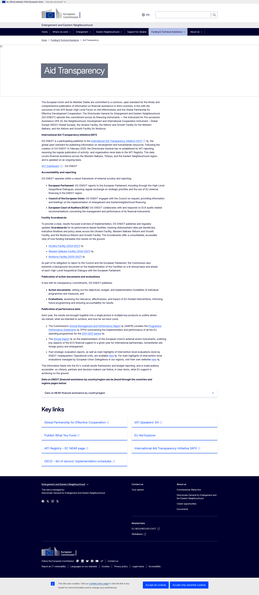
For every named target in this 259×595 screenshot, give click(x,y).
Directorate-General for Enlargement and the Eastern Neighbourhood (196, 497)
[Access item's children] (71, 32)
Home (45, 31)
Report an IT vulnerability (54, 566)
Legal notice (138, 566)
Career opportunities (186, 503)
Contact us (113, 561)
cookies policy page (98, 583)
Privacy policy (121, 566)
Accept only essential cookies (189, 585)
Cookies (106, 566)
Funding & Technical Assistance (166, 31)
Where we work (60, 31)
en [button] (147, 14)
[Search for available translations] (147, 141)
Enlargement (82, 31)
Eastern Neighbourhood (107, 31)
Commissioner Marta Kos (189, 489)
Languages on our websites (83, 566)
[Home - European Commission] (63, 13)
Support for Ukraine (136, 31)
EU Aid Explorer (145, 435)
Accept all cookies (156, 585)
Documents (182, 509)
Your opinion (138, 489)
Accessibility (155, 566)
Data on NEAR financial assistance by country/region (75, 392)
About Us (195, 31)
